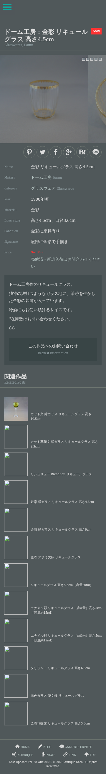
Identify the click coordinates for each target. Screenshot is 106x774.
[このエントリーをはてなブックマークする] (82, 152)
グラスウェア (52, 188)
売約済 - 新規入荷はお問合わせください (65, 259)
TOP (92, 755)
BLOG (47, 747)
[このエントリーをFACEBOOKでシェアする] (56, 152)
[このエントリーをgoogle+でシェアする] (69, 152)
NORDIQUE (25, 755)
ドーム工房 (46, 177)
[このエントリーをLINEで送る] (96, 152)
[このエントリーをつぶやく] (43, 152)
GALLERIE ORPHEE (78, 747)
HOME (25, 747)
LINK (72, 755)
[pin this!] (29, 152)
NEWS (51, 755)
